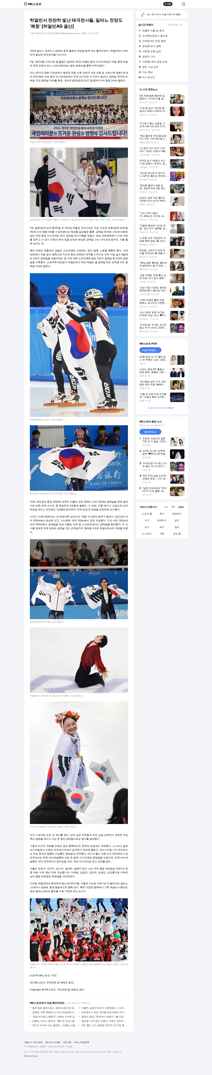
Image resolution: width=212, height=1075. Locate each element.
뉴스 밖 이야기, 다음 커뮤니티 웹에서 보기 (167, 14)
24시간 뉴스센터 (52, 1042)
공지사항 (67, 1042)
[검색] (184, 4)
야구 (147, 520)
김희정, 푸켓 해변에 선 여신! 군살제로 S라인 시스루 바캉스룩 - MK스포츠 (54, 1012)
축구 (162, 513)
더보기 (161, 408)
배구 (162, 527)
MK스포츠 (34, 4)
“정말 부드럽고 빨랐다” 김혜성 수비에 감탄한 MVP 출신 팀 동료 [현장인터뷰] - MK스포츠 (54, 1016)
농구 (147, 527)
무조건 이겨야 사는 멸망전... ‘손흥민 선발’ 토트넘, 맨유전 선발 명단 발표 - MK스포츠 (54, 1025)
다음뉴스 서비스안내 (33, 1042)
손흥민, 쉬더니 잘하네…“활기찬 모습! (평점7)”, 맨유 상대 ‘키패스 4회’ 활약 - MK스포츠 (54, 1020)
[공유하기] (177, 4)
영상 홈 (177, 533)
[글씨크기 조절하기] (119, 41)
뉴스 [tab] (166, 506)
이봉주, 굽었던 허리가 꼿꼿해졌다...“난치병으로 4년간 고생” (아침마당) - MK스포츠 (103, 1007)
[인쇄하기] (125, 41)
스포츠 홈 (147, 513)
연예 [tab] (173, 506)
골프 (177, 520)
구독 (169, 4)
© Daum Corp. (31, 1056)
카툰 (162, 533)
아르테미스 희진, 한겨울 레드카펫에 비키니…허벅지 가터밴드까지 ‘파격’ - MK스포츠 (103, 1012)
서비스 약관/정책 (81, 1042)
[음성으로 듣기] (108, 41)
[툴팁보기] (184, 25)
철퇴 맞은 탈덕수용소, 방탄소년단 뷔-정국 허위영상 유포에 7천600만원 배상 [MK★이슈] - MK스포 (54, 1007)
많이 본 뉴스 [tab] (150, 431)
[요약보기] (102, 41)
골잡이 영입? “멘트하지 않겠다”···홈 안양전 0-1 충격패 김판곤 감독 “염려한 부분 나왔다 (103, 1016)
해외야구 (162, 520)
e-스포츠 (147, 533)
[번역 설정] (113, 41)
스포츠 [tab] (181, 506)
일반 (177, 527)
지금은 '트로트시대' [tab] (151, 350)
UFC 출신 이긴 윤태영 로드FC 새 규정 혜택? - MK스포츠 (103, 1025)
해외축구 (177, 513)
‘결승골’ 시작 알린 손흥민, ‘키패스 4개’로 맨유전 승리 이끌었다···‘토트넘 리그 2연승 (103, 1020)
